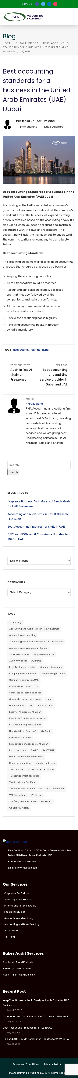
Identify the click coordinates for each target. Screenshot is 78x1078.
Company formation (51, 667)
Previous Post (21, 372)
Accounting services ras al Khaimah (28, 648)
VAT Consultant (17, 795)
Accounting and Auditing (22, 635)
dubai (45, 349)
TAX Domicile (16, 769)
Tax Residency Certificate (23, 782)
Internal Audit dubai (20, 737)
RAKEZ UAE (49, 750)
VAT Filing (35, 795)
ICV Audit (46, 731)
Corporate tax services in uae (25, 699)
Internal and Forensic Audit (20, 905)
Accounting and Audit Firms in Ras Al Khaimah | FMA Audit (38, 516)
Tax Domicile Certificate (41, 769)
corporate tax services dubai (25, 692)
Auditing (35, 349)
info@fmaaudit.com (26, 867)
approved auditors (19, 654)
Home (7, 43)
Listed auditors (17, 750)
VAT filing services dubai (22, 801)
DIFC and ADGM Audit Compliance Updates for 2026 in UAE (38, 537)
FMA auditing (28, 126)
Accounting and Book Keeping (21, 924)
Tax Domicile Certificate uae (24, 776)
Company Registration (53, 673)
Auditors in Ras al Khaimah (18, 962)
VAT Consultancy (55, 788)
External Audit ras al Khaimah (25, 712)
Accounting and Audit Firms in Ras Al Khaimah (34, 628)
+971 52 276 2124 (27, 861)
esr (32, 705)
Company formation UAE (22, 673)
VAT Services (11, 930)
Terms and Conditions (25, 1064)
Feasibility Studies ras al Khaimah (27, 718)
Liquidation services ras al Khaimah (28, 744)
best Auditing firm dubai (22, 667)
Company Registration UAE (24, 680)
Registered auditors (20, 763)
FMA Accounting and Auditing (25, 724)
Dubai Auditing (17, 705)
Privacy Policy (52, 1064)
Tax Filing (9, 936)
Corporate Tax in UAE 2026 (23, 686)
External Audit (46, 705)
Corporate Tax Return (16, 893)
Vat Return (46, 801)
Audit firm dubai (18, 660)
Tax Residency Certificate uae (25, 788)
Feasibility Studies (14, 911)
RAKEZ (34, 750)
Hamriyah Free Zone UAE (22, 731)
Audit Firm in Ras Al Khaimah (19, 974)
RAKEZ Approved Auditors (18, 968)
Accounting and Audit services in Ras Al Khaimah (36, 641)
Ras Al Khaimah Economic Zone (26, 756)
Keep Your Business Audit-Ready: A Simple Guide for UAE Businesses (38, 504)
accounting (20, 349)
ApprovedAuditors (44, 654)
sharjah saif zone (45, 763)
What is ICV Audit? (19, 807)
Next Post (54, 375)
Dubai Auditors (27, 43)
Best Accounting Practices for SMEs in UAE (36, 526)
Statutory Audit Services (18, 899)
